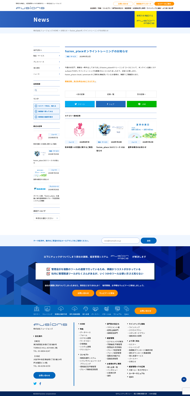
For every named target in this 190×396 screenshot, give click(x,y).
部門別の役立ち (117, 8)
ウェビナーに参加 (106, 293)
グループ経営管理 (114, 350)
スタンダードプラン (137, 333)
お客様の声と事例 (139, 8)
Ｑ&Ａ (126, 314)
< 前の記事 (80, 94)
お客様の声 (111, 372)
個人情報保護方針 (140, 393)
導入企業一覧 (112, 367)
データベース (85, 332)
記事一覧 (110, 94)
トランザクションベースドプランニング (90, 362)
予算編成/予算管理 (114, 344)
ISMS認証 (153, 393)
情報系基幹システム (88, 358)
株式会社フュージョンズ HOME (45, 30)
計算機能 (83, 343)
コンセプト (107, 8)
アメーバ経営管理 (114, 353)
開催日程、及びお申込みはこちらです (79, 81)
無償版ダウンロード (143, 4)
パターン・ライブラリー (138, 370)
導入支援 (85, 314)
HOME (82, 323)
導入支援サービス (136, 355)
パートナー (95, 314)
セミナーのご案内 (164, 4)
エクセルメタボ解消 (115, 341)
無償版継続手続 (61, 314)
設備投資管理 (112, 358)
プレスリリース (38, 62)
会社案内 (93, 8)
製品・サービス (38, 56)
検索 (36, 90)
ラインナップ (134, 327)
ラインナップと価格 (154, 8)
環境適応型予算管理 (88, 366)
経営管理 (128, 8)
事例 (109, 375)
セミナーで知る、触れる (47, 106)
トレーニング (47, 314)
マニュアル (117, 314)
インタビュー (112, 370)
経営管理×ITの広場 (137, 366)
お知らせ (64, 30)
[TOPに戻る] (184, 379)
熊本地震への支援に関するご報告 (45, 144)
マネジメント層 (113, 327)
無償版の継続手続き (45, 117)
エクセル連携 (85, 338)
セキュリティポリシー (124, 393)
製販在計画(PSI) (113, 355)
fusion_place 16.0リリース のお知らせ (46, 161)
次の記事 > (141, 94)
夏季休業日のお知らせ (41, 179)
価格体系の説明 (135, 335)
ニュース (36, 74)
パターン (106, 314)
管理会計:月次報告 (114, 347)
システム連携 (85, 346)
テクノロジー (85, 349)
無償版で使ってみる (45, 111)
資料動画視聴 (74, 314)
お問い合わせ (123, 4)
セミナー (36, 314)
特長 (99, 8)
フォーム (83, 335)
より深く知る (134, 341)
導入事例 (36, 68)
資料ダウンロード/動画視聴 (140, 353)
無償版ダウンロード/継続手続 (141, 350)
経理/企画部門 (112, 330)
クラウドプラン (135, 330)
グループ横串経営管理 (89, 369)
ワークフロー (85, 341)
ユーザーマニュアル (137, 373)
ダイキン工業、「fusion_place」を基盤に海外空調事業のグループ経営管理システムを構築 (46, 198)
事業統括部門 (112, 333)
